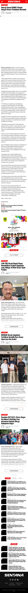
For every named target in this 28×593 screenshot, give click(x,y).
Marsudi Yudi (8, 13)
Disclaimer (19, 584)
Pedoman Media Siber (19, 583)
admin (7, 273)
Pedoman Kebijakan (12, 584)
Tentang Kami (11, 583)
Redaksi (6, 583)
